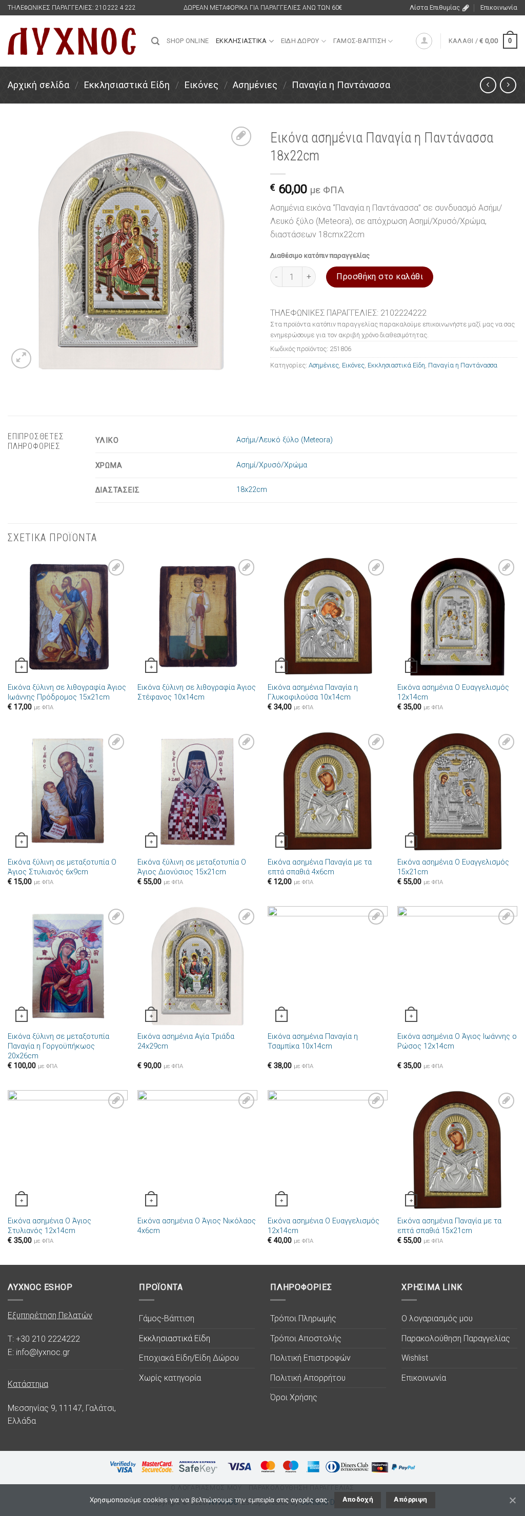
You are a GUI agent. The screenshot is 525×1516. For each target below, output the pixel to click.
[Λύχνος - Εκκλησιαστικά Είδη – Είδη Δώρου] (72, 41)
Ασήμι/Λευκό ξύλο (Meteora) (284, 440)
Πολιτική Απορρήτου (308, 1378)
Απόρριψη (410, 1499)
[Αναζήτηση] (155, 41)
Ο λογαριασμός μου (437, 1318)
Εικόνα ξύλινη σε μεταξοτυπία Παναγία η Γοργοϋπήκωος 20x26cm (58, 1046)
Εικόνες (201, 84)
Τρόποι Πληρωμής (303, 1318)
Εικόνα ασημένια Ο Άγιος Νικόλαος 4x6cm (196, 1226)
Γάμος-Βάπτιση (166, 1318)
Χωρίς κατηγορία (170, 1378)
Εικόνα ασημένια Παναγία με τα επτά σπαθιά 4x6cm (320, 867)
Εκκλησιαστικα (241, 41)
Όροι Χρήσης (293, 1397)
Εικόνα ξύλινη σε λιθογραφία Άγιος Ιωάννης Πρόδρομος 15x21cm (67, 692)
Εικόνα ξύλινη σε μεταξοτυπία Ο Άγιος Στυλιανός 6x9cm (62, 867)
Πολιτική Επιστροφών (310, 1358)
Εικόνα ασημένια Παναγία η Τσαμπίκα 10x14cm (313, 1041)
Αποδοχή (358, 1499)
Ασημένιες (255, 84)
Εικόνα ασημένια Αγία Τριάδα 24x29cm (185, 1041)
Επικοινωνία (498, 7)
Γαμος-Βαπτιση (359, 41)
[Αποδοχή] (512, 1500)
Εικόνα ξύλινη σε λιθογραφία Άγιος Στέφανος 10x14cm (196, 692)
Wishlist (414, 1358)
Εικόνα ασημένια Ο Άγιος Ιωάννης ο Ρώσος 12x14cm (457, 1041)
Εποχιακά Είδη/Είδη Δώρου (189, 1358)
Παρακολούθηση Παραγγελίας (455, 1338)
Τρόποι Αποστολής (305, 1338)
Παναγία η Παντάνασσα (341, 84)
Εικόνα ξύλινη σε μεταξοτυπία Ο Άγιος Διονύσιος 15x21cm (191, 867)
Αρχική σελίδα (38, 84)
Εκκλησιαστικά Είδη (127, 84)
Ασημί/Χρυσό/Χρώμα (271, 465)
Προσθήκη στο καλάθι (379, 276)
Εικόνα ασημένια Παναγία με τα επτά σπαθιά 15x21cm (449, 1226)
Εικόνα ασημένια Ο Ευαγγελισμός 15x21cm (453, 867)
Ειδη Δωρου (300, 41)
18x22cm (251, 489)
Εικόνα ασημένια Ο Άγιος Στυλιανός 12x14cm (49, 1226)
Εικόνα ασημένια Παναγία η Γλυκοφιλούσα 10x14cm (313, 692)
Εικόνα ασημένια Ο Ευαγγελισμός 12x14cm (453, 692)
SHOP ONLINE (188, 41)
